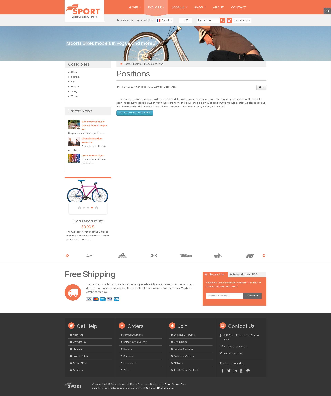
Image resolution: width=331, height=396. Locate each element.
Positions (133, 74)
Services (78, 370)
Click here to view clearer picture (135, 113)
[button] (126, 20)
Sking (74, 91)
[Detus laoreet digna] (74, 158)
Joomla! (96, 388)
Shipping (128, 356)
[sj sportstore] (84, 11)
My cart (238, 20)
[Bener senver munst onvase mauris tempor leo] (74, 124)
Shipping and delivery (135, 342)
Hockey (75, 86)
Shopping (78, 349)
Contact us (79, 342)
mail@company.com (235, 346)
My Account (129, 363)
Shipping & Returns (184, 335)
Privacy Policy (80, 356)
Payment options (133, 335)
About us (78, 335)
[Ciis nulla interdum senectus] (74, 141)
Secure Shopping (183, 349)
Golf (73, 82)
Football (75, 77)
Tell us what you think (186, 370)
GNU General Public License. (159, 388)
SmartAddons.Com (175, 384)
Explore (137, 64)
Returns (127, 349)
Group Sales (180, 342)
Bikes (74, 72)
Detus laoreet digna (93, 155)
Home (127, 64)
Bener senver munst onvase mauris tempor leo (94, 126)
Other (126, 370)
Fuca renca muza (88, 221)
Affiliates (178, 363)
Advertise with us (184, 356)
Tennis (74, 96)
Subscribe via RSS (245, 274)
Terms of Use (80, 363)
